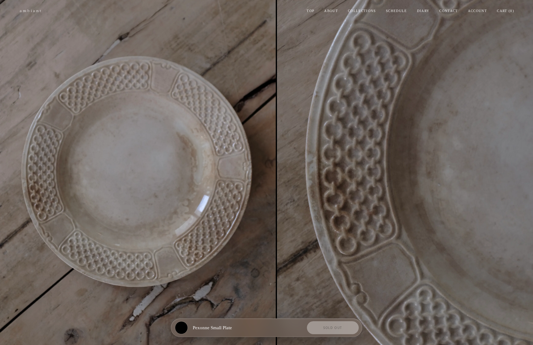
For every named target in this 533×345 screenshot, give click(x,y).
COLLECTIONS (362, 11)
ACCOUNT (477, 11)
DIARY (423, 11)
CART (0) (505, 11)
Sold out (332, 328)
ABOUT (331, 11)
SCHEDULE (396, 11)
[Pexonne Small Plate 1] (138, 172)
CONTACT (448, 11)
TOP (310, 11)
